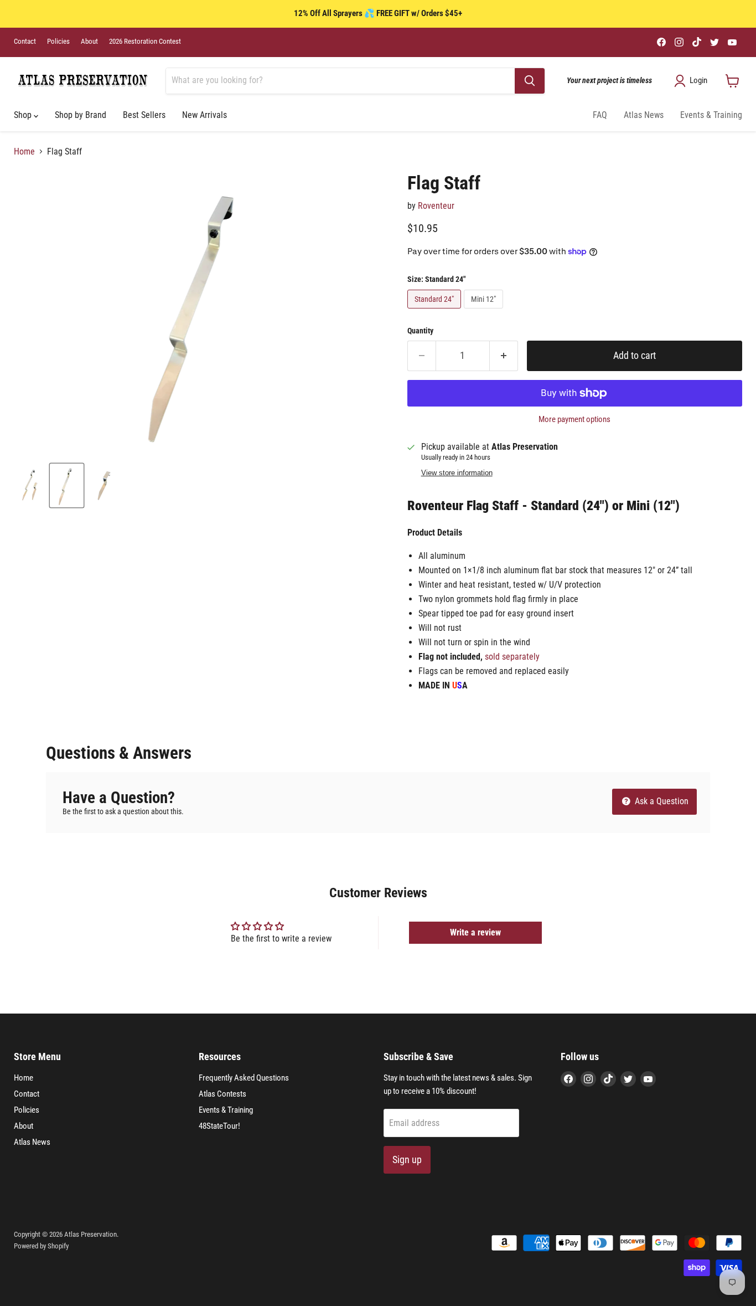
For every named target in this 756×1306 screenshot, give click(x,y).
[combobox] (340, 81)
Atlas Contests (222, 1094)
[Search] (530, 81)
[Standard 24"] (435, 311)
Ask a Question (660, 801)
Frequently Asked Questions (244, 1078)
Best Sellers (144, 115)
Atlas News (644, 115)
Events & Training (711, 115)
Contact (25, 41)
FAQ (600, 115)
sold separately (512, 656)
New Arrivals (204, 115)
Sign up (407, 1159)
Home (24, 152)
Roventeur (436, 205)
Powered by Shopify (41, 1246)
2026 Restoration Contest (145, 41)
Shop (24, 115)
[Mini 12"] (485, 311)
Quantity (420, 330)
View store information (457, 473)
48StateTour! (219, 1126)
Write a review (475, 932)
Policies (58, 41)
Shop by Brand (80, 115)
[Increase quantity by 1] (504, 356)
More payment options (574, 419)
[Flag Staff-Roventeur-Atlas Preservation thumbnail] (29, 485)
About (89, 41)
